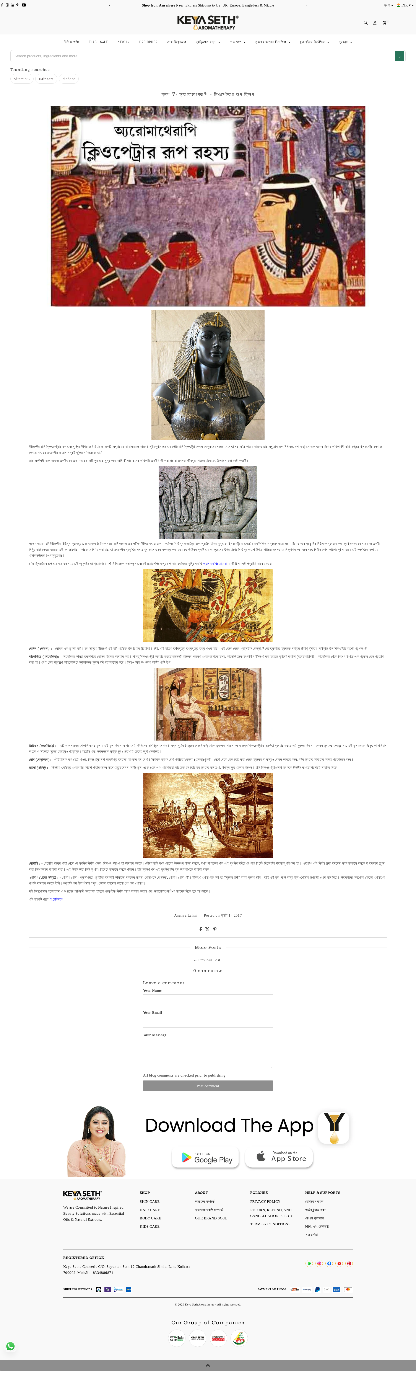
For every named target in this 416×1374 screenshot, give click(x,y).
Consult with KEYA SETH (181, 687)
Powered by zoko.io (164, 725)
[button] (131, 685)
